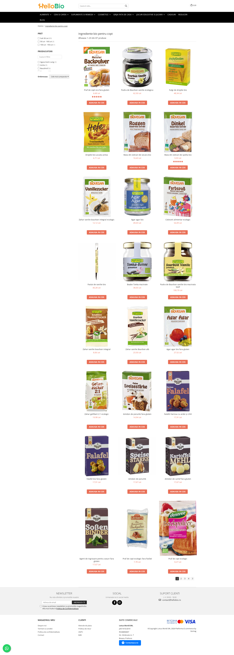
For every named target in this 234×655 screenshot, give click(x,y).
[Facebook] (114, 602)
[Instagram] (119, 602)
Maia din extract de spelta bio (177, 155)
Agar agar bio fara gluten (178, 349)
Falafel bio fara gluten (97, 479)
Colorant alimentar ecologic (177, 219)
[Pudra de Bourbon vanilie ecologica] (137, 67)
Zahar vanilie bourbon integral (96, 349)
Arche (42, 65)
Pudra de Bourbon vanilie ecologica (137, 90)
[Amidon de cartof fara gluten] (178, 456)
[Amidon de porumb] (137, 456)
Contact (41, 635)
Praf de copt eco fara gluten (96, 90)
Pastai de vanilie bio (97, 284)
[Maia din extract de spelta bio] (178, 132)
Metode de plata (85, 625)
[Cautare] (126, 6)
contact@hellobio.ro (171, 600)
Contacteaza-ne (132, 643)
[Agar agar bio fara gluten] (178, 326)
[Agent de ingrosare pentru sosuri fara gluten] (97, 528)
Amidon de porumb (137, 479)
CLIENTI (82, 620)
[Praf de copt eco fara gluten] (97, 67)
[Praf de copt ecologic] (178, 528)
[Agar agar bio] (137, 196)
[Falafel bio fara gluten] (97, 456)
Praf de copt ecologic (177, 558)
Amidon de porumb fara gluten (137, 414)
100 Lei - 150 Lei (46, 44)
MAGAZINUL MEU (46, 620)
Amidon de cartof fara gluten (178, 479)
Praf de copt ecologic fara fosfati (137, 558)
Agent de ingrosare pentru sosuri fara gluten (96, 560)
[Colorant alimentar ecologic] (178, 196)
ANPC (80, 632)
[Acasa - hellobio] (51, 6)
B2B (80, 635)
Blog (42, 20)
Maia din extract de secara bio (137, 155)
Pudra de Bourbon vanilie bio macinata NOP (178, 285)
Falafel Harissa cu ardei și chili (178, 414)
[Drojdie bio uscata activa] (97, 132)
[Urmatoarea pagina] (192, 578)
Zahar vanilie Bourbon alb (137, 349)
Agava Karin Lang (47, 62)
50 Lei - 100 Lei (46, 41)
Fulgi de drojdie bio (178, 90)
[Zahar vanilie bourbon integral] (97, 326)
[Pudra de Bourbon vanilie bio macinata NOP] (178, 261)
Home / (41, 26)
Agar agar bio (137, 219)
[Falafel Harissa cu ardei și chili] (178, 391)
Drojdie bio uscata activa (96, 155)
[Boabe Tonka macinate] (137, 261)
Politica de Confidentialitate (67, 608)
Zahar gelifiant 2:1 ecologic (96, 414)
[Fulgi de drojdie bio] (178, 67)
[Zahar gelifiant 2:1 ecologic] (97, 391)
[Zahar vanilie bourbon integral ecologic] (97, 196)
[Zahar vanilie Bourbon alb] (137, 326)
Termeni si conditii (45, 628)
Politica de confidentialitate (49, 632)
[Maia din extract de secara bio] (137, 132)
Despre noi (42, 625)
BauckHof (44, 68)
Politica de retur (84, 628)
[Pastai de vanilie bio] (97, 261)
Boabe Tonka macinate (137, 284)
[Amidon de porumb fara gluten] (137, 391)
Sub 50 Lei (44, 38)
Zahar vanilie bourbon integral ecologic (96, 219)
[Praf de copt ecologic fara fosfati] (137, 528)
